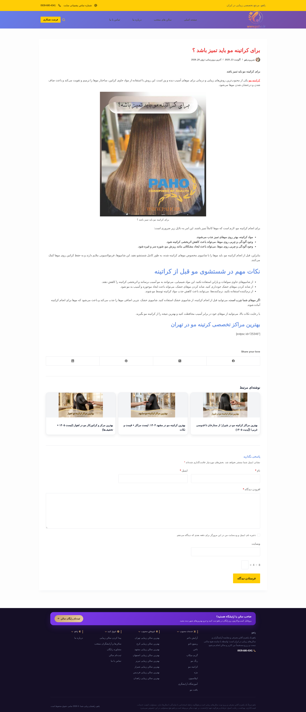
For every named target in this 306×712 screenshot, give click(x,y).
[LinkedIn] (72, 361)
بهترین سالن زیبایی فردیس (146, 672)
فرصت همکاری (50, 19)
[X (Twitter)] (179, 361)
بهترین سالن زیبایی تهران (147, 638)
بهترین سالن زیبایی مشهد (147, 649)
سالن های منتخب (163, 19)
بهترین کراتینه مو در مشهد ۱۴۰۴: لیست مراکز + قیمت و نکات (154, 427)
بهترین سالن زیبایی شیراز (147, 667)
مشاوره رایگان (114, 649)
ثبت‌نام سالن (115, 655)
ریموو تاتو (193, 644)
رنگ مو (194, 661)
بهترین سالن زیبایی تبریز (148, 661)
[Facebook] (233, 361)
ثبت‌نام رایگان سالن (70, 618)
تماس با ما (114, 19)
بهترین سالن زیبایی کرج (148, 644)
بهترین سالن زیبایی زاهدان (147, 678)
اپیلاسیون (193, 678)
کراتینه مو (254, 80)
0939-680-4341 (48, 5)
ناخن (195, 649)
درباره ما (136, 19)
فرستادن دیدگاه (246, 578)
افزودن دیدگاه (251, 489)
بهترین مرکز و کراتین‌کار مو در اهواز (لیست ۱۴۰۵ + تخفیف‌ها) (85, 427)
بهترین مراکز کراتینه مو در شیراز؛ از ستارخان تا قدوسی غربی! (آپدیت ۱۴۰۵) (226, 427)
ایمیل (184, 470)
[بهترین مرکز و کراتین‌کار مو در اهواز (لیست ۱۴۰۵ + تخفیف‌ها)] (80, 405)
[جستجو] (63, 19)
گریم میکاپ (192, 655)
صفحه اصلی (190, 19)
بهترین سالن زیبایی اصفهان (146, 655)
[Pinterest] (126, 361)
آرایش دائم (192, 638)
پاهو (253, 632)
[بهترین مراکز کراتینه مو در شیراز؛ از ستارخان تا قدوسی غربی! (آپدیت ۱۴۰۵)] (225, 405)
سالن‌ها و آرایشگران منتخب (107, 644)
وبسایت (256, 543)
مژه (196, 672)
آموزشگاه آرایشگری (188, 684)
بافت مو (194, 690)
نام (257, 470)
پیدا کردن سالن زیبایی (110, 638)
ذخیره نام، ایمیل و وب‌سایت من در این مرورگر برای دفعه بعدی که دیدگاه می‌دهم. (216, 535)
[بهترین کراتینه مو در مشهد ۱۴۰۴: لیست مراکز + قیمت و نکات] (153, 405)
